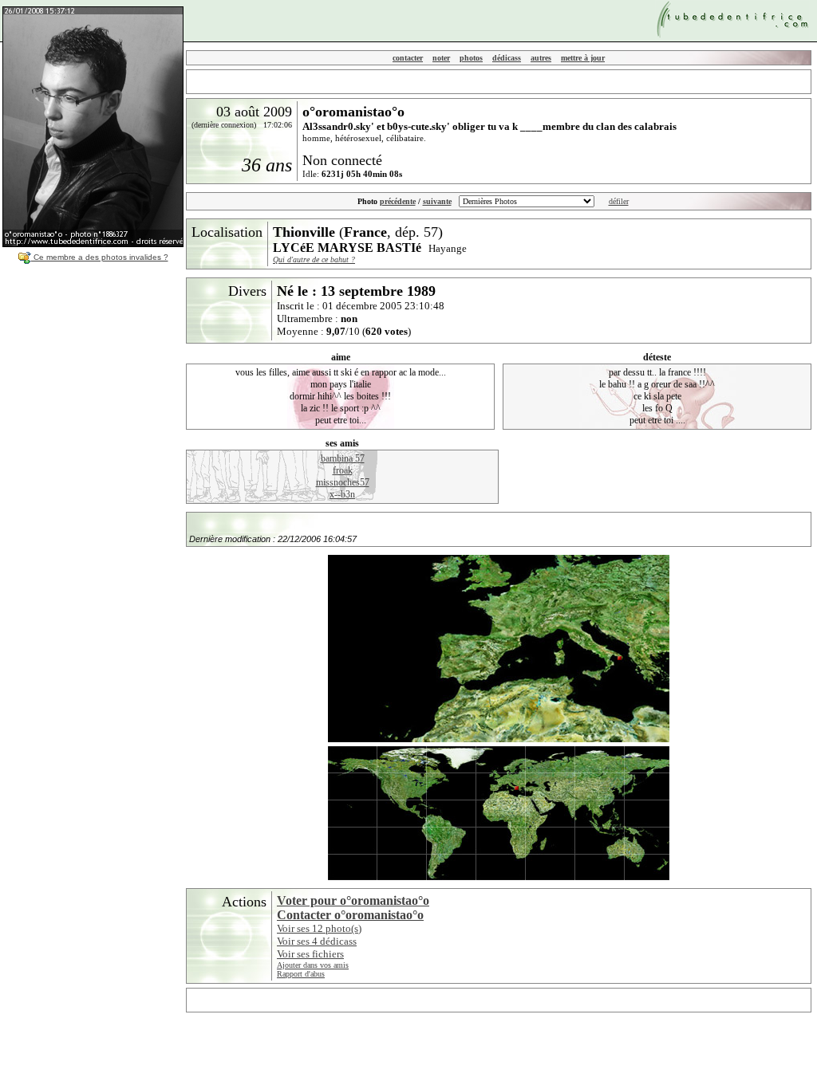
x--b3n (342, 494)
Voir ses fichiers (310, 954)
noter (441, 57)
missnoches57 (342, 482)
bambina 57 (343, 458)
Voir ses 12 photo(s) (319, 928)
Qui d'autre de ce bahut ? (314, 259)
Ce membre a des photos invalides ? (99, 257)
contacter (408, 57)
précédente (398, 201)
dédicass (506, 57)
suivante (437, 201)
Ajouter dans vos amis (313, 965)
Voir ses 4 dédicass (317, 941)
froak (343, 470)
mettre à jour (583, 57)
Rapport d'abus (301, 973)
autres (541, 57)
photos (471, 57)
